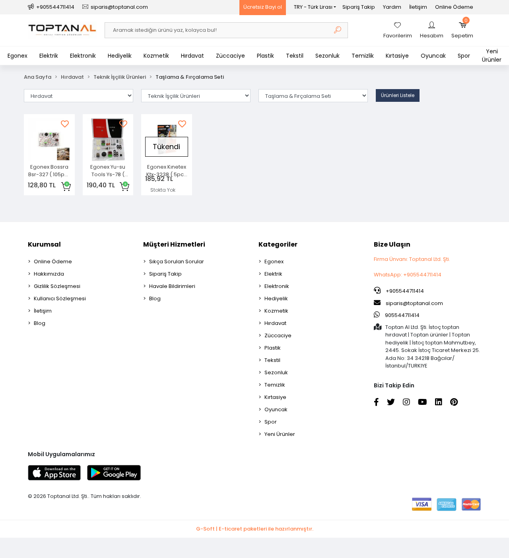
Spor (464, 56)
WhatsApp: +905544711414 (407, 274)
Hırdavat (192, 56)
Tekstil (294, 56)
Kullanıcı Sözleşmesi (60, 298)
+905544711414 (404, 291)
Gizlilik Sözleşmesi (57, 286)
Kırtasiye (397, 56)
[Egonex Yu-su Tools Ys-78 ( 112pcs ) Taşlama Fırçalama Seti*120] (108, 139)
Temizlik (363, 56)
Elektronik (83, 56)
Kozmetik (156, 56)
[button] (462, 30)
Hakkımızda (49, 274)
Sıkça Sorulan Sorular (176, 261)
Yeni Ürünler (491, 55)
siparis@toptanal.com (414, 303)
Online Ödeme (454, 7)
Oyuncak (433, 56)
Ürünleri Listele (397, 95)
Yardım (392, 7)
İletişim (418, 7)
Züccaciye (230, 56)
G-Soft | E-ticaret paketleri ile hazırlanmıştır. (254, 529)
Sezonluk (327, 56)
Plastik (265, 56)
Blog (39, 323)
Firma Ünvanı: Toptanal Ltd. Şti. (412, 259)
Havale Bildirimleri (172, 286)
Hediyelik (120, 56)
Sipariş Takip (358, 7)
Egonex (17, 56)
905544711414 (402, 315)
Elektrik (48, 56)
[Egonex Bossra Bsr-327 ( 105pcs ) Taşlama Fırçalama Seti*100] (49, 139)
